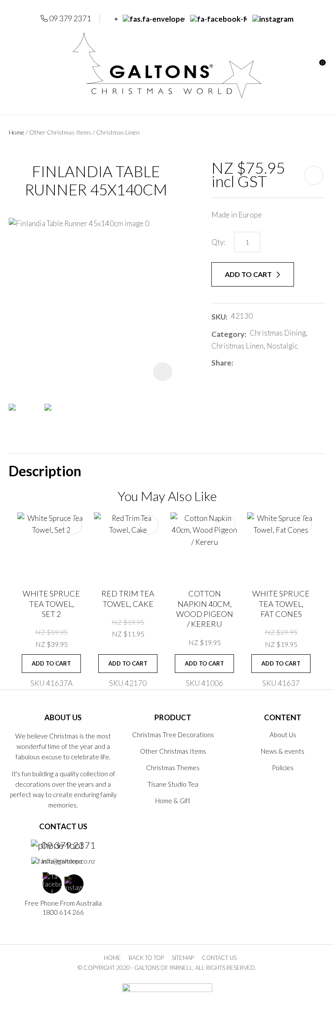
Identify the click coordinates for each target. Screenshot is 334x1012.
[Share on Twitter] (249, 363)
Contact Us (219, 957)
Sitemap (183, 957)
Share (221, 362)
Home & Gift (172, 800)
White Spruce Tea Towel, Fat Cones (281, 604)
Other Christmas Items (60, 132)
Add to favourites (72, 524)
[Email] (262, 362)
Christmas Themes (173, 767)
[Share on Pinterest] (275, 363)
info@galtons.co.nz (68, 861)
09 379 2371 (70, 18)
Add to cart (249, 274)
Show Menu (14, 65)
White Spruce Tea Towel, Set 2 (51, 604)
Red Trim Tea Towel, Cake (127, 598)
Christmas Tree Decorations (173, 734)
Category (227, 334)
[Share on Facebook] (238, 363)
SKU (218, 316)
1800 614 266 (63, 912)
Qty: (218, 242)
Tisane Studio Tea (172, 784)
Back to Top (146, 957)
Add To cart (51, 663)
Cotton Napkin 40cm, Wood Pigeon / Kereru (204, 609)
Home (16, 132)
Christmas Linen (118, 132)
